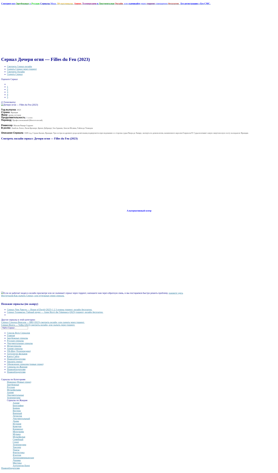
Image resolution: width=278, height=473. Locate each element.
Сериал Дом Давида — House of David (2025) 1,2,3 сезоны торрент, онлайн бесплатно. (49, 309)
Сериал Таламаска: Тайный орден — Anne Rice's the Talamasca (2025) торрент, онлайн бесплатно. (55, 312)
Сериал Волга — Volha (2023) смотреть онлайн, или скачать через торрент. (38, 325)
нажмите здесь (176, 293)
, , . (106, 3)
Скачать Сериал (15, 74)
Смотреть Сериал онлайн (19, 66)
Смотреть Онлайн (16, 71)
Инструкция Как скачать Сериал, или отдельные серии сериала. (32, 295)
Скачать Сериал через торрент (22, 69)
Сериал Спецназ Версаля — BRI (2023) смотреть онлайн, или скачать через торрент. (43, 322)
